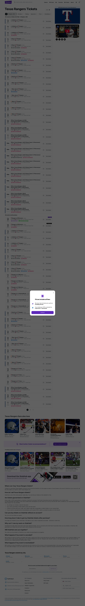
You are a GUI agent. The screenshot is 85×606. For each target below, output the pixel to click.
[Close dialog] (53, 292)
